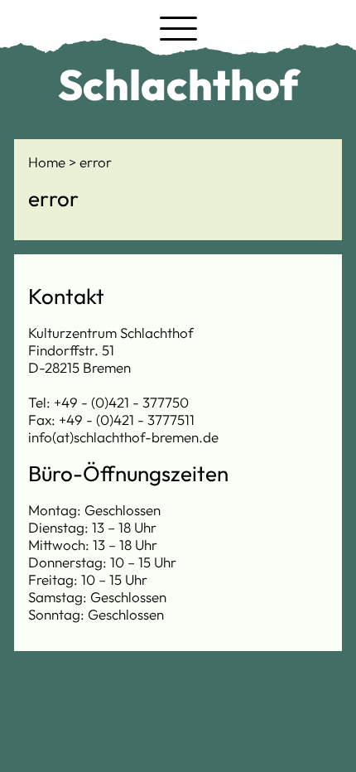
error (95, 162)
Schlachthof (178, 84)
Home (48, 162)
